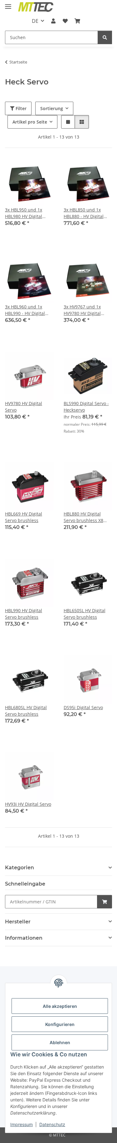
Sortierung (51, 108)
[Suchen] (105, 37)
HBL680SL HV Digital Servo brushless (26, 710)
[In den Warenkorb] (104, 901)
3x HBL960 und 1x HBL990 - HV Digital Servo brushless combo (25, 310)
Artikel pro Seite (29, 122)
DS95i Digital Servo (83, 707)
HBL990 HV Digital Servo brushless (23, 613)
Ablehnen (60, 1042)
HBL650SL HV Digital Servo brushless (84, 613)
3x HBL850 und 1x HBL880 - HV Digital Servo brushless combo (84, 213)
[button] (53, 21)
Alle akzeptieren (60, 1006)
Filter (20, 108)
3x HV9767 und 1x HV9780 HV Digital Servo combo (82, 310)
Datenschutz (52, 1124)
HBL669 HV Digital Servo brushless (23, 517)
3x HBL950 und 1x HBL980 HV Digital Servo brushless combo (23, 213)
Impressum (21, 1124)
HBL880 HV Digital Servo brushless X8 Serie (83, 517)
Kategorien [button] (19, 868)
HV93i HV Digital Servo (28, 804)
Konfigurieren (60, 1024)
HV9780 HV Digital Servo (23, 406)
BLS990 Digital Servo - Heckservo (86, 406)
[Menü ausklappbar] (8, 4)
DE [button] (35, 21)
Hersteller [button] (18, 922)
